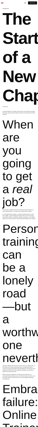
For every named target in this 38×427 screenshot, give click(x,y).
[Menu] (25, 3)
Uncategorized (5, 8)
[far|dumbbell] (2, 3)
